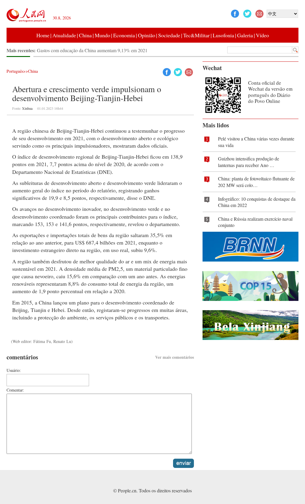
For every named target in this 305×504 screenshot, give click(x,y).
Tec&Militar (196, 35)
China (85, 35)
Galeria (245, 35)
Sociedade (169, 35)
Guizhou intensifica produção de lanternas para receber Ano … (248, 161)
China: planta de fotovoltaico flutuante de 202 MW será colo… (256, 181)
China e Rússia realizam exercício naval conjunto (255, 222)
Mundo (102, 35)
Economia (124, 35)
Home (42, 35)
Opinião (146, 35)
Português (15, 71)
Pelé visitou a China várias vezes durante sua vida (256, 141)
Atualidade (64, 35)
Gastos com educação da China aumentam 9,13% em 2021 (92, 50)
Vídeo (262, 35)
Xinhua (27, 108)
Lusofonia (223, 35)
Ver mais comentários (174, 357)
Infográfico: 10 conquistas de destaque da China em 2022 (256, 202)
